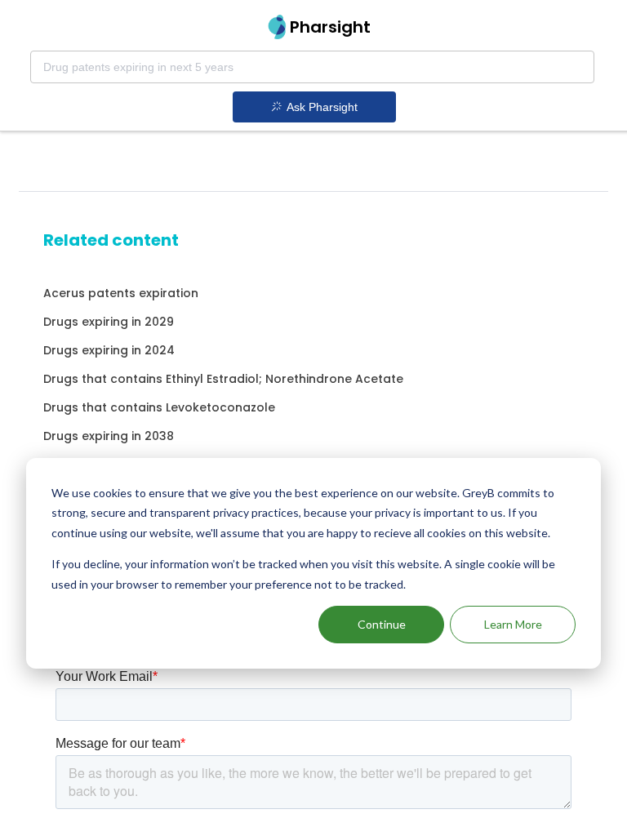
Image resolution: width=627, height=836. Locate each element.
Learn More (513, 624)
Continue (382, 624)
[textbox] (312, 67)
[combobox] (312, 67)
